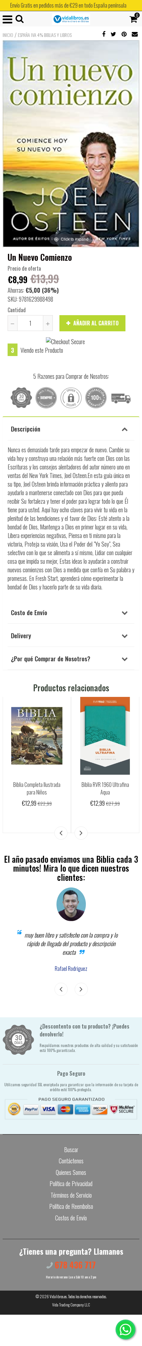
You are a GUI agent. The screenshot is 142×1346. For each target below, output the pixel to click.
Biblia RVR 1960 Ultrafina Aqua (105, 788)
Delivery (21, 635)
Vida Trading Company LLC (71, 1304)
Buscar (71, 1149)
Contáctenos (71, 1160)
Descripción (25, 428)
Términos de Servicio (71, 1195)
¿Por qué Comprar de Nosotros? (50, 658)
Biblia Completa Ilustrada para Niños (36, 788)
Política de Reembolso (71, 1206)
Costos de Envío (71, 1217)
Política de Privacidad (71, 1183)
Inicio (8, 35)
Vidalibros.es (58, 1296)
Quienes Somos (71, 1172)
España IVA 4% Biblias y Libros (45, 35)
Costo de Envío (29, 612)
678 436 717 (74, 1265)
